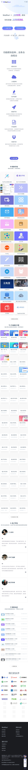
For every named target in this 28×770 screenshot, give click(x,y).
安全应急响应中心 (19, 736)
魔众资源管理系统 (14, 508)
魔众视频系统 (23, 447)
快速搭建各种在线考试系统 (5, 473)
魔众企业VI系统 (14, 349)
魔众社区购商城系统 (14, 496)
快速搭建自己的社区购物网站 (14, 498)
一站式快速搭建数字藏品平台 (14, 486)
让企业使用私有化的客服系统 (14, 449)
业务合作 (18, 729)
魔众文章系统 (23, 349)
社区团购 (7, 313)
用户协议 (4, 750)
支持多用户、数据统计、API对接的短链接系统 (24, 376)
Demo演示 (20, 28)
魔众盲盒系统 (14, 471)
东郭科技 (21, 289)
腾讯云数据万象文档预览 (21, 301)
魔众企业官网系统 (14, 374)
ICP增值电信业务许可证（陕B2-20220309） (11, 764)
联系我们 (4, 732)
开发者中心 (4, 744)
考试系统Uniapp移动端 (21, 277)
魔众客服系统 (14, 447)
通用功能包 (7, 205)
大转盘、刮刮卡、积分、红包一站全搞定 (5, 425)
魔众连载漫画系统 (5, 483)
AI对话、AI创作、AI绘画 (5, 510)
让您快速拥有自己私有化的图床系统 (14, 461)
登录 (26, 2)
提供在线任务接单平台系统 (24, 498)
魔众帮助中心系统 (14, 386)
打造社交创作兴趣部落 (24, 351)
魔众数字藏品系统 (14, 483)
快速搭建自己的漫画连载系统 (5, 486)
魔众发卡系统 (4, 447)
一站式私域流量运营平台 (5, 498)
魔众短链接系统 (23, 374)
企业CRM (21, 241)
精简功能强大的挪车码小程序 (24, 400)
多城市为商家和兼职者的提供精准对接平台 (14, 364)
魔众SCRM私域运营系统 (5, 496)
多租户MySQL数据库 (7, 301)
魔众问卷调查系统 (5, 410)
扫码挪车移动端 (7, 277)
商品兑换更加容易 (23, 425)
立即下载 (14, 158)
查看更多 (14, 666)
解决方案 (4, 736)
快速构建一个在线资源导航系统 (24, 510)
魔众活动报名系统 (23, 361)
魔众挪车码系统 (23, 398)
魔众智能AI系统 (4, 508)
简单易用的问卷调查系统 (5, 412)
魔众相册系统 (14, 435)
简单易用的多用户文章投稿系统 (14, 425)
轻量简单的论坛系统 (5, 388)
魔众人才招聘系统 (14, 361)
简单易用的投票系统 (14, 412)
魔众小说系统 (23, 483)
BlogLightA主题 (7, 193)
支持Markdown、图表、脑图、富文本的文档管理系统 (5, 376)
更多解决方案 (14, 517)
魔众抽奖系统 (4, 422)
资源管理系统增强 (7, 229)
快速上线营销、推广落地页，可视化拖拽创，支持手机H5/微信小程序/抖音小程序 (5, 461)
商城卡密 (21, 229)
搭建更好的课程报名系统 (24, 388)
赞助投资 (18, 732)
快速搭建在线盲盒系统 (14, 473)
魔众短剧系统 (23, 410)
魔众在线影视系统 (23, 471)
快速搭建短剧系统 (23, 412)
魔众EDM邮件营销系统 (24, 459)
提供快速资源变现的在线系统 (14, 510)
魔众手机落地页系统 (5, 459)
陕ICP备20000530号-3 (6, 760)
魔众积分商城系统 (23, 422)
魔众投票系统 (14, 410)
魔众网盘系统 (4, 435)
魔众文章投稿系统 (14, 422)
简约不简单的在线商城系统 (5, 364)
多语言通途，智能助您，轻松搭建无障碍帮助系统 (5, 400)
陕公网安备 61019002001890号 (8, 762)
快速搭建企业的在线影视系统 (24, 473)
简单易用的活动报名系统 (24, 364)
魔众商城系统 (4, 361)
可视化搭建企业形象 (14, 351)
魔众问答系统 (23, 435)
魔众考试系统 (4, 471)
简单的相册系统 (14, 437)
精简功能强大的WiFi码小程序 (14, 400)
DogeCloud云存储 (21, 313)
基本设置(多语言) (21, 217)
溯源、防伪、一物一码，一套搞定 (5, 351)
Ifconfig (7, 253)
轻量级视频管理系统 (24, 449)
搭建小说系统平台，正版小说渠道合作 (24, 486)
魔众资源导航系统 (23, 508)
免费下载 (8, 28)
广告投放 (18, 734)
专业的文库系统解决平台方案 (24, 339)
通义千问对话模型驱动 (21, 182)
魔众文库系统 (23, 337)
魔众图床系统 (14, 459)
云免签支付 (7, 289)
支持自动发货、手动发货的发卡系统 (5, 449)
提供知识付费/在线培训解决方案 (5, 339)
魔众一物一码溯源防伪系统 (5, 349)
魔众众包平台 (23, 496)
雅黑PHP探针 (21, 265)
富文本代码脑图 (21, 193)
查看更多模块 (14, 319)
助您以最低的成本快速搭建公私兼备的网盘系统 (5, 437)
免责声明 (4, 748)
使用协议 (4, 746)
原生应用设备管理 (21, 253)
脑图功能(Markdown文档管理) (7, 241)
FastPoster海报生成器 (7, 182)
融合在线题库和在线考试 (14, 339)
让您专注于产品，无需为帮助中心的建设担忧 (14, 388)
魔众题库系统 (14, 337)
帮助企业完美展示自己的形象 (14, 376)
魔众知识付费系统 (5, 337)
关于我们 (4, 729)
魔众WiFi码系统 (14, 398)
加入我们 (4, 734)
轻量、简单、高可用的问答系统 (24, 437)
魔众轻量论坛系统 (5, 386)
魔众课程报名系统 (23, 386)
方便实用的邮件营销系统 (24, 461)
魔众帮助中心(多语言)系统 (5, 398)
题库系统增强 (7, 265)
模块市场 (21, 205)
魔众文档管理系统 (5, 374)
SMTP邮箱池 (7, 217)
